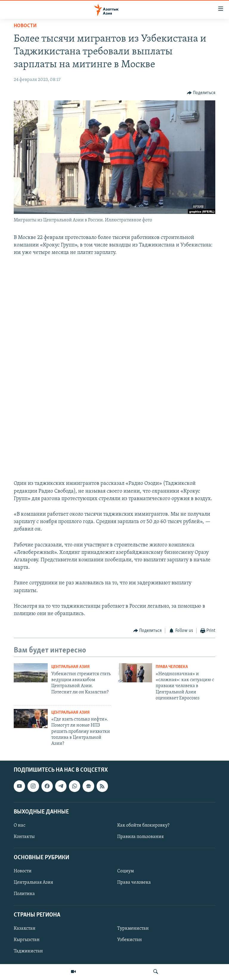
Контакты (24, 836)
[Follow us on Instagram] (33, 786)
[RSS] (102, 786)
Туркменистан (133, 928)
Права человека (172, 667)
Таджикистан (28, 951)
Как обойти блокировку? (143, 825)
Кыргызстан (27, 939)
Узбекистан (129, 939)
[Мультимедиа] (73, 971)
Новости (25, 26)
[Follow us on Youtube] (19, 786)
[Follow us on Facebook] (47, 786)
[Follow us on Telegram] (60, 786)
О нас (19, 825)
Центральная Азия (70, 667)
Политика (24, 893)
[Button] (201, 93)
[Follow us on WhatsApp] (74, 786)
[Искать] (156, 971)
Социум (125, 871)
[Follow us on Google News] (88, 786)
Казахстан (24, 928)
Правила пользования (140, 836)
